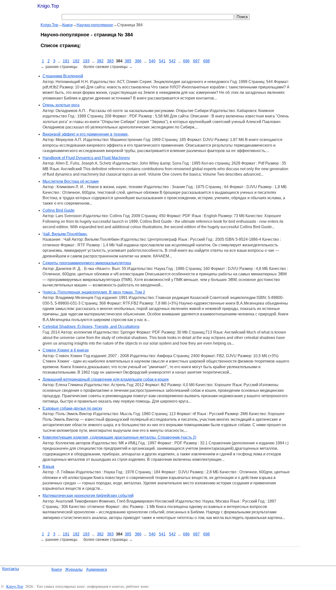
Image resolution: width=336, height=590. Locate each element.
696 (186, 61)
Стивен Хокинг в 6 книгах (66, 350)
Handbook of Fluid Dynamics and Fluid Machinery (86, 158)
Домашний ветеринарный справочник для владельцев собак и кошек (106, 379)
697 (196, 61)
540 (152, 61)
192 (76, 61)
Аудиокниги (96, 569)
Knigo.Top (48, 6)
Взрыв (48, 466)
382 (100, 61)
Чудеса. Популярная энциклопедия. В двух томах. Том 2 (94, 292)
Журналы (74, 569)
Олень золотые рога (61, 105)
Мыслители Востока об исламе (71, 181)
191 (66, 61)
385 (128, 61)
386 (138, 61)
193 (86, 61)
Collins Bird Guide (59, 210)
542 (172, 61)
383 (110, 61)
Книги (56, 569)
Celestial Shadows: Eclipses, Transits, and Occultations (91, 326)
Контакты (10, 569)
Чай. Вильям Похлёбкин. (65, 234)
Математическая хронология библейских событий (88, 495)
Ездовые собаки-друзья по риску (72, 408)
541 (162, 61)
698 (206, 61)
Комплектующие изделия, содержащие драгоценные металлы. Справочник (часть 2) (119, 437)
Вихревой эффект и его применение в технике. (86, 134)
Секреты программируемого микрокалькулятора (87, 263)
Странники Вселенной (63, 76)
